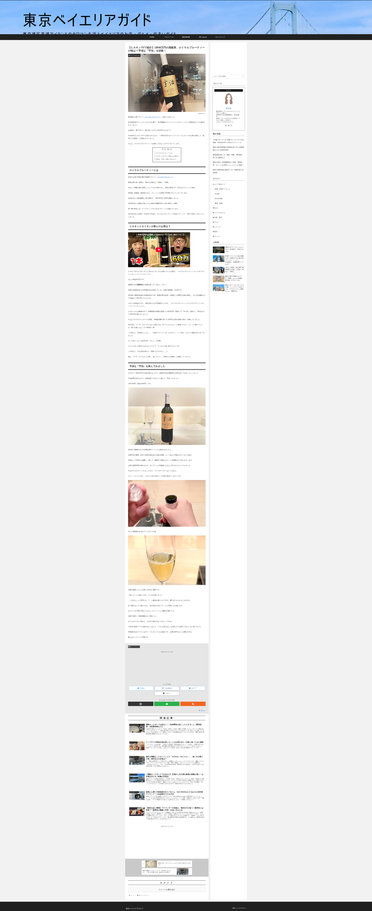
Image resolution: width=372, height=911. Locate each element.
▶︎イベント (216, 236)
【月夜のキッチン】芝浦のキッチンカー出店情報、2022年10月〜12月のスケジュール (228, 141)
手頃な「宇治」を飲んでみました (166, 159)
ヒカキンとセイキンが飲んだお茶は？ (167, 156)
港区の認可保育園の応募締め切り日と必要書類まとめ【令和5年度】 (228, 148)
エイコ (228, 108)
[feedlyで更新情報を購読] (166, 704)
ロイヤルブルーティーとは (164, 153)
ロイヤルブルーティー (153, 117)
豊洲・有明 (218, 203)
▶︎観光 (215, 231)
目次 (164, 149)
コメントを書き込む (167, 890)
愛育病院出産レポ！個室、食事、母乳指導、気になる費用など (228, 156)
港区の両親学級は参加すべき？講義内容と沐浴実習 (228, 171)
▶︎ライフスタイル (134, 646)
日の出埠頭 (218, 198)
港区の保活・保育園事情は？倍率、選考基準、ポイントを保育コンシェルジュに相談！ (228, 163)
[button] (243, 76)
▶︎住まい (216, 208)
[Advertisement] (167, 666)
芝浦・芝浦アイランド (222, 189)
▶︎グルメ (216, 222)
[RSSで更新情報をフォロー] (193, 704)
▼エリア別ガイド (219, 184)
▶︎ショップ (216, 227)
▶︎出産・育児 (217, 217)
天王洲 (217, 194)
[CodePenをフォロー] (140, 704)
